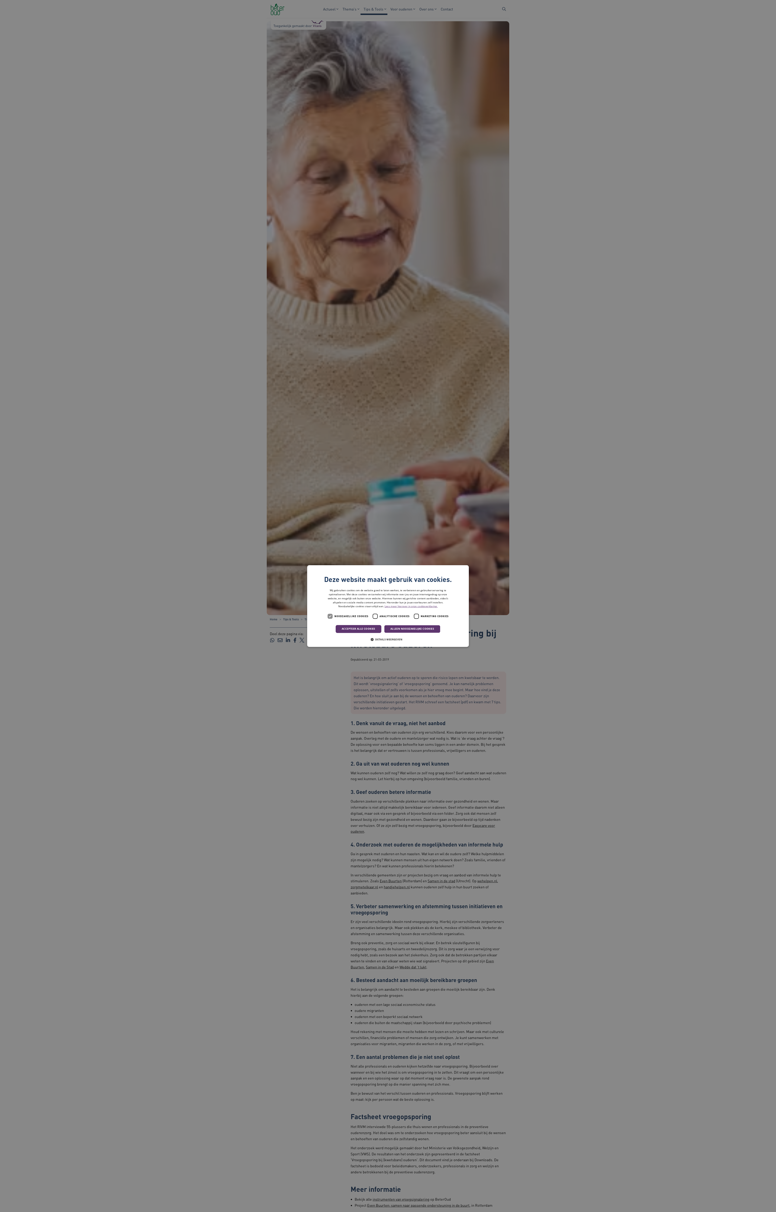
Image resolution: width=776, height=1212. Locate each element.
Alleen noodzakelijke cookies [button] (412, 628)
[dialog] (388, 606)
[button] (388, 639)
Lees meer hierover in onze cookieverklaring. (411, 606)
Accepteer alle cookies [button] (358, 628)
